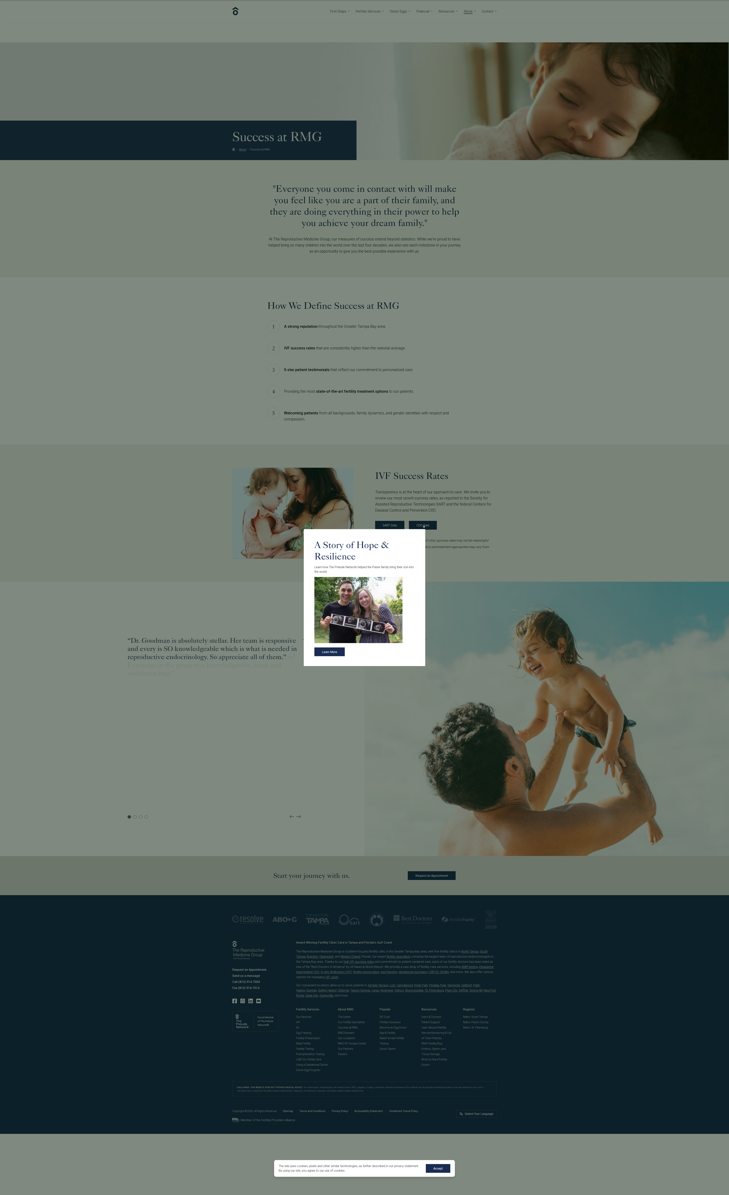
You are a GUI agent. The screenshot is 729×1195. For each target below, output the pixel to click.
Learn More (329, 652)
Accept (438, 1168)
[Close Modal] (423, 526)
